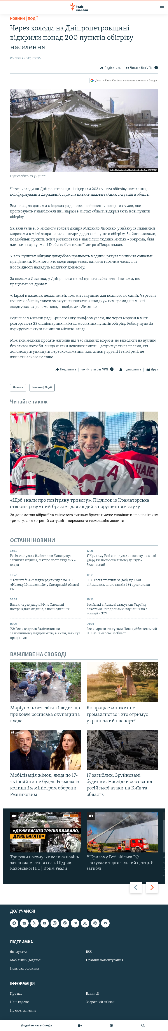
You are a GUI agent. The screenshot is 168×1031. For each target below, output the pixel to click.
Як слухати (18, 952)
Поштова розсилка (24, 968)
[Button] (110, 68)
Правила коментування (104, 960)
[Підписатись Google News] (24, 923)
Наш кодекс (19, 1002)
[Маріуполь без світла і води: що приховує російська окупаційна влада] (45, 682)
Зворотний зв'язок (100, 1002)
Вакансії (92, 994)
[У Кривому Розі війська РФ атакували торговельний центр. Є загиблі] (122, 832)
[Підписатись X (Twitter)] (34, 923)
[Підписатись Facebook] (14, 923)
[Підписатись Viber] (65, 923)
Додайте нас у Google (36, 1025)
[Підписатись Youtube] (44, 923)
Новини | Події (24, 19)
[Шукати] (143, 1025)
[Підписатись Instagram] (55, 923)
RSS (89, 952)
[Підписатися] (105, 923)
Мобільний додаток (25, 960)
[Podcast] (95, 923)
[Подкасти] (111, 1025)
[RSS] (85, 923)
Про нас (16, 994)
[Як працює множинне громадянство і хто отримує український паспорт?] (122, 682)
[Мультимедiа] (79, 1025)
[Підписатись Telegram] (75, 923)
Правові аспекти (23, 1010)
